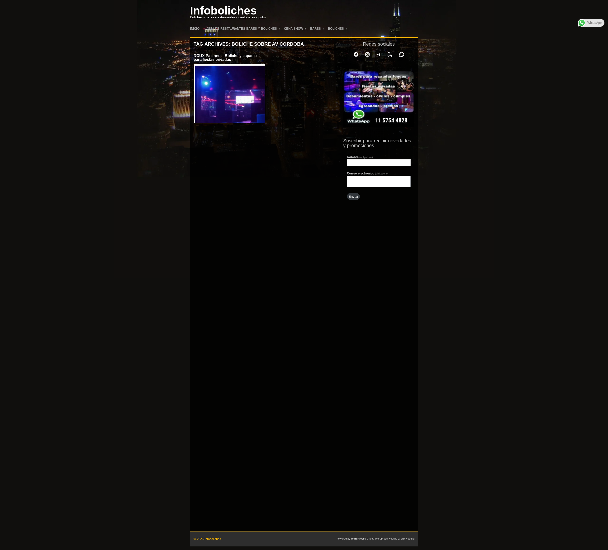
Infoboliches (223, 10)
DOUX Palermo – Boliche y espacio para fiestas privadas (225, 58)
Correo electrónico (368, 173)
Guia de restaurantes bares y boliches (243, 28)
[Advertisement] (378, 287)
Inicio (195, 28)
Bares (317, 28)
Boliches (337, 28)
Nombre (360, 157)
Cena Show (295, 28)
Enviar (353, 196)
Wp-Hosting (407, 538)
